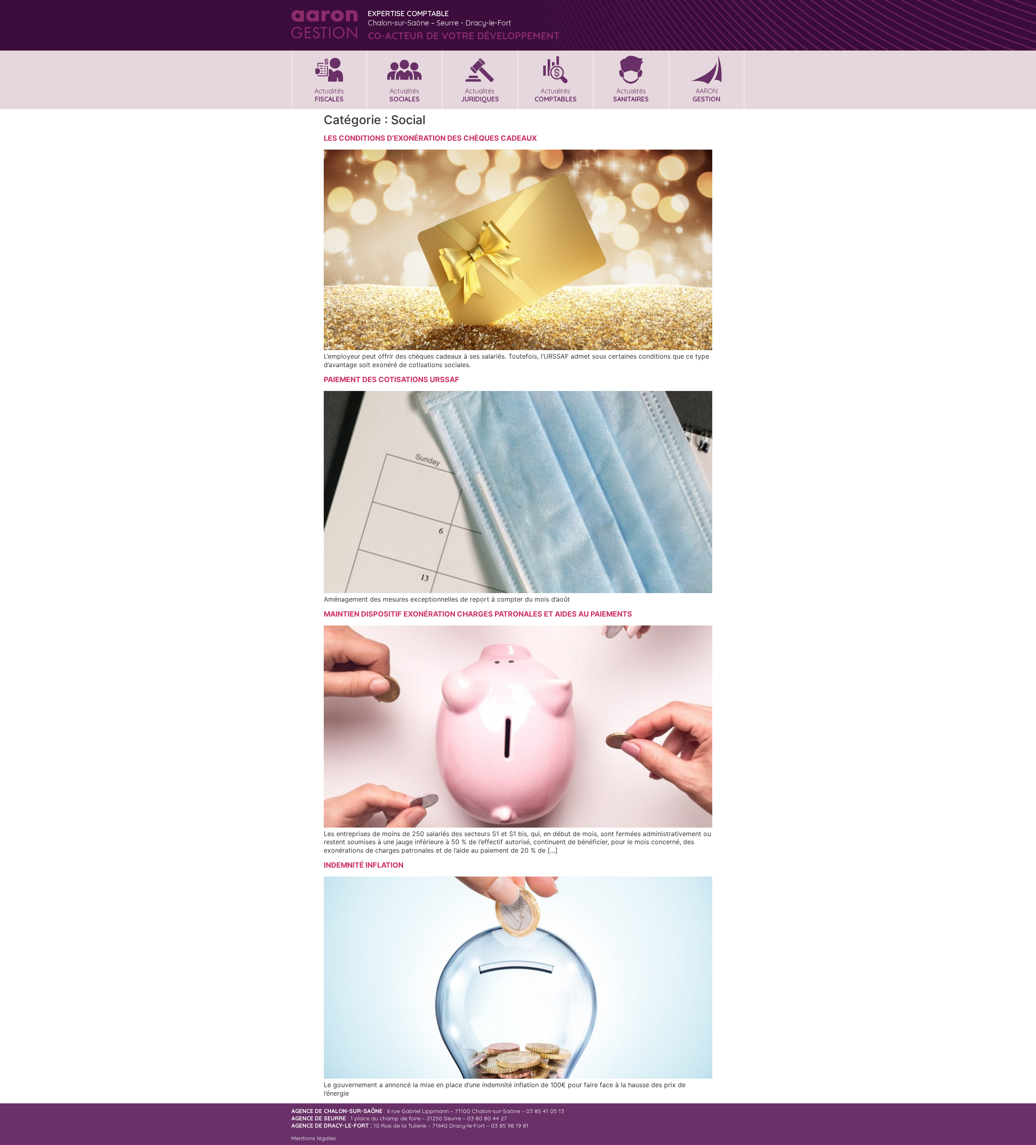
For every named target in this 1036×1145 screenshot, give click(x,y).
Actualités (329, 95)
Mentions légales (313, 1138)
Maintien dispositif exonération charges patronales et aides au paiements (478, 614)
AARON (706, 95)
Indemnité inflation (363, 865)
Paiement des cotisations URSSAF (391, 379)
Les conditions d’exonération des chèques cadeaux (430, 138)
